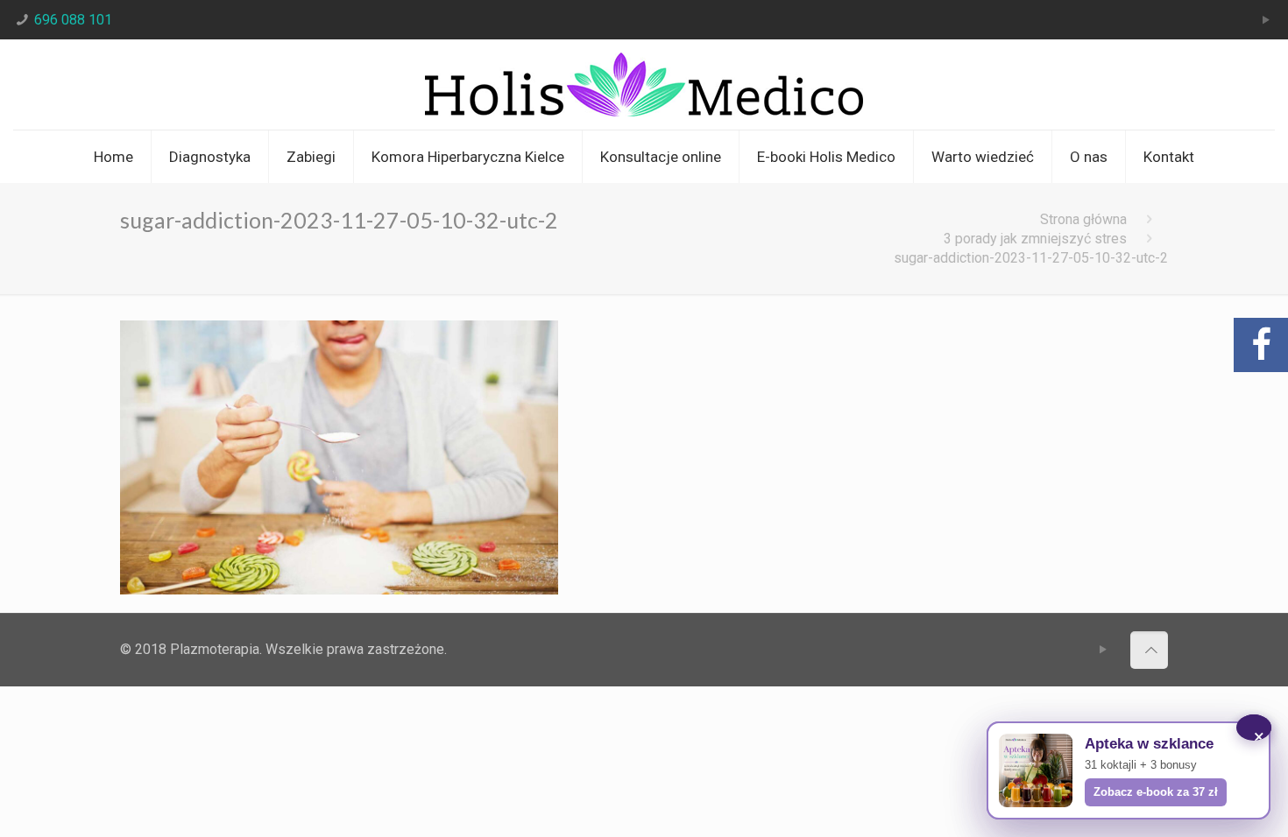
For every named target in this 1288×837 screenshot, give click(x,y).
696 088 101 (73, 19)
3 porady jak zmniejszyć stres (1035, 238)
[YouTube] (1265, 20)
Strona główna (1083, 219)
